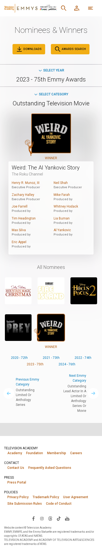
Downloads (32, 49)
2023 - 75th (35, 364)
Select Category (53, 94)
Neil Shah (61, 183)
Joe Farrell (19, 206)
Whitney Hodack (66, 206)
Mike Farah (62, 195)
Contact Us (15, 468)
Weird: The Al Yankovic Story (46, 167)
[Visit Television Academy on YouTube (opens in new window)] (67, 518)
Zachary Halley (23, 195)
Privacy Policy (18, 497)
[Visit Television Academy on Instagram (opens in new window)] (41, 518)
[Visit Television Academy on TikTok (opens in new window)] (58, 518)
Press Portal (16, 482)
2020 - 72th (19, 358)
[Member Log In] (76, 8)
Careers (76, 453)
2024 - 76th (66, 364)
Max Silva (19, 230)
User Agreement (75, 497)
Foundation (34, 453)
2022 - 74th (83, 358)
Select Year (53, 70)
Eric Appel (19, 242)
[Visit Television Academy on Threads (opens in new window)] (50, 518)
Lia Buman (62, 218)
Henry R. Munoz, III (25, 183)
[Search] (63, 8)
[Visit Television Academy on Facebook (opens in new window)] (33, 518)
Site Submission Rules (24, 504)
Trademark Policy (46, 497)
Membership (56, 453)
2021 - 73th (51, 358)
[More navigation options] (90, 8)
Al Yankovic (62, 230)
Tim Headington (24, 218)
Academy (14, 453)
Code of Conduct (59, 504)
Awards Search (73, 49)
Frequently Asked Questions (49, 468)
